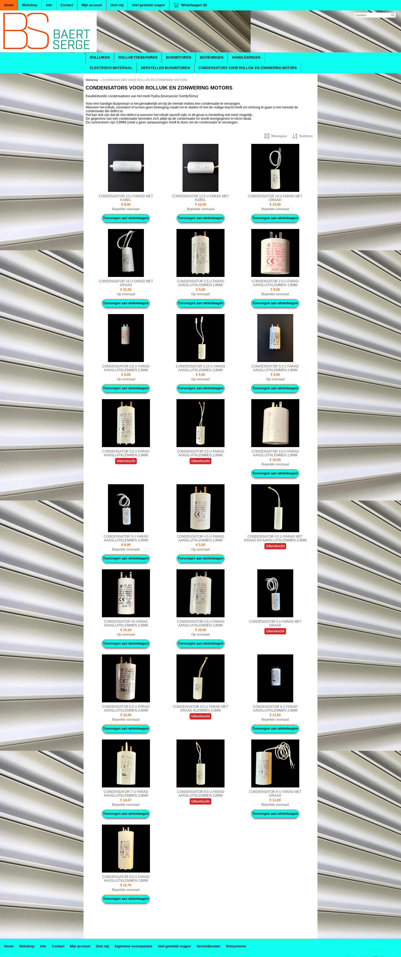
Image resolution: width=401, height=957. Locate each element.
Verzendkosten (208, 946)
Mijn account (92, 5)
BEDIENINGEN (211, 57)
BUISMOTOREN (178, 57)
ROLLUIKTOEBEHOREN (137, 57)
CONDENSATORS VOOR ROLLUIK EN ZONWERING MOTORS (248, 68)
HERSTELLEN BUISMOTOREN (165, 68)
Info (49, 5)
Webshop (29, 5)
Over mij (116, 5)
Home (9, 5)
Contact (67, 5)
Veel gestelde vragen (148, 5)
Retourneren (236, 946)
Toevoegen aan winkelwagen (126, 218)
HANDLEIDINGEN (246, 57)
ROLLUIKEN (100, 57)
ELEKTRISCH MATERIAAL (111, 68)
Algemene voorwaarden (133, 946)
